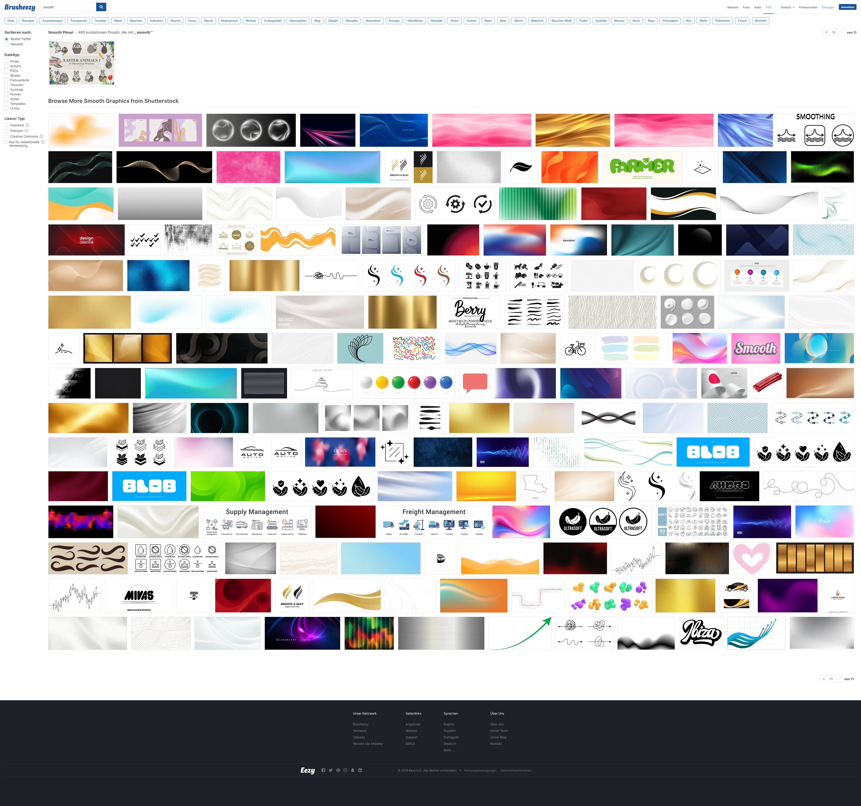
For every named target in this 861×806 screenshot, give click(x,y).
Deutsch (450, 744)
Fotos (746, 7)
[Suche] (101, 7)
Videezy (359, 737)
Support (411, 737)
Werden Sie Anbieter (368, 744)
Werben (411, 731)
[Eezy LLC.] (308, 770)
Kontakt (496, 744)
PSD (769, 7)
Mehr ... (449, 750)
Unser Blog (498, 737)
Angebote (413, 724)
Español (449, 731)
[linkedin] (360, 770)
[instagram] (345, 770)
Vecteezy (360, 731)
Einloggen (828, 7)
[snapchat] (353, 770)
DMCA (410, 744)
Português (451, 737)
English (449, 724)
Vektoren (732, 7)
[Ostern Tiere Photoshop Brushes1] (81, 62)
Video (757, 7)
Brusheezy (361, 724)
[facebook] (323, 770)
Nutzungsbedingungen (480, 770)
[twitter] (331, 770)
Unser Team (499, 731)
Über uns (497, 724)
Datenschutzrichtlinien (516, 770)
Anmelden (847, 7)
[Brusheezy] (19, 7)
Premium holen (808, 7)
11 (833, 32)
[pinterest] (338, 770)
